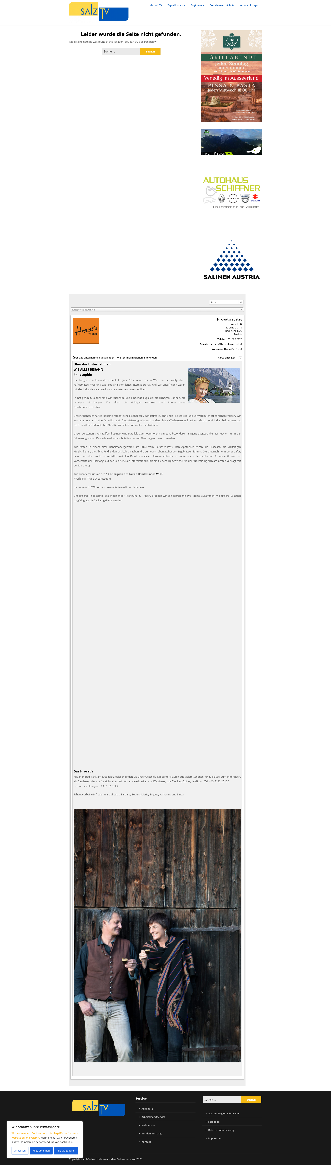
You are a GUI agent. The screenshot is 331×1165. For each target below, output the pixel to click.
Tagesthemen (175, 5)
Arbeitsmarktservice (153, 1117)
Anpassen (20, 1150)
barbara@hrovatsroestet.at (226, 344)
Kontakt (146, 1141)
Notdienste (148, 1125)
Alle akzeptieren (66, 1150)
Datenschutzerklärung (221, 1130)
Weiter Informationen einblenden (137, 357)
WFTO (159, 474)
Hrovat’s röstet (233, 349)
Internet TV (155, 5)
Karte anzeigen (226, 357)
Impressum (214, 1138)
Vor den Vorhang (152, 1133)
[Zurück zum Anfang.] (240, 357)
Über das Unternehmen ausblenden (93, 357)
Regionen (196, 5)
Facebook (213, 1121)
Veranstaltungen (249, 5)
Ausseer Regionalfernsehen (224, 1113)
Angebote (147, 1108)
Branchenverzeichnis (222, 5)
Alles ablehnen (41, 1150)
